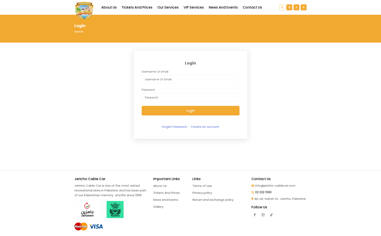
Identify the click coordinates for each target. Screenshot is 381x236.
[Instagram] (263, 215)
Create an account (205, 127)
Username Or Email (155, 72)
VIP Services (194, 7)
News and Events (223, 7)
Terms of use (202, 186)
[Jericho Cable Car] (84, 10)
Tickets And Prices (137, 7)
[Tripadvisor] (115, 209)
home (78, 31)
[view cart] (289, 7)
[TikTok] (271, 215)
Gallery (158, 207)
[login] (296, 7)
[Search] (282, 7)
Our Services (168, 7)
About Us (109, 7)
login (190, 110)
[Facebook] (254, 215)
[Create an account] (304, 7)
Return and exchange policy (213, 200)
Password (148, 90)
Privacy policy (202, 193)
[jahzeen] (87, 209)
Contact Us (252, 7)
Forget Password (174, 127)
